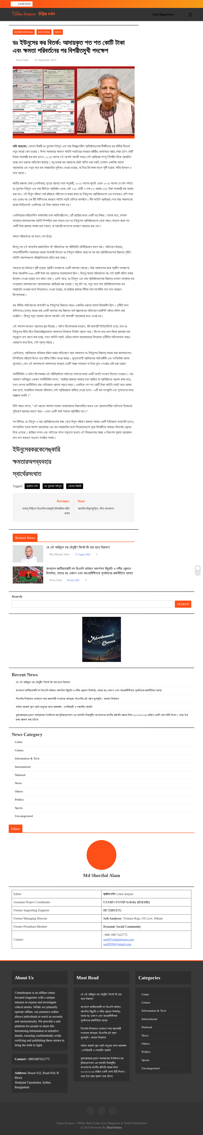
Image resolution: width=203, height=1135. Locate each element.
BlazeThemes (114, 1127)
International (23, 32)
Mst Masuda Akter (59, 554)
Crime (18, 742)
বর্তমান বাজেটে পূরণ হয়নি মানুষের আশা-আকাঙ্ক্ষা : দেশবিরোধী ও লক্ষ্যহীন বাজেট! (54, 706)
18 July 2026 (73, 580)
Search (17, 596)
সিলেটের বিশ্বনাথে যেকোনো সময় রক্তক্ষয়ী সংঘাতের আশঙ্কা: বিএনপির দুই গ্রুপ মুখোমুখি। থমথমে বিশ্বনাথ (67, 698)
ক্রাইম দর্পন (32, 486)
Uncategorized (24, 816)
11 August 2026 (82, 554)
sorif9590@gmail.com (117, 944)
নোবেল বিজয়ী (74, 486)
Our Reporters (163, 14)
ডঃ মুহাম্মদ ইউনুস (53, 486)
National (44, 32)
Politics (19, 799)
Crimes (19, 750)
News (58, 32)
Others (19, 791)
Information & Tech (27, 758)
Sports (19, 807)
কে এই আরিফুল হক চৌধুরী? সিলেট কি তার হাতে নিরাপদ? (78, 547)
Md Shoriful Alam (101, 875)
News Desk (22, 60)
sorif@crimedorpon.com (118, 939)
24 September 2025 (45, 60)
